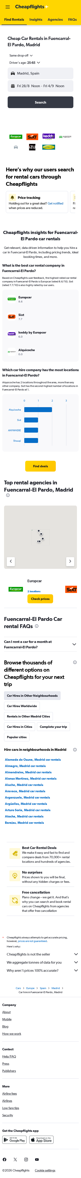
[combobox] (21, 55)
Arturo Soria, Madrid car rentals (27, 810)
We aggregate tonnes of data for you (34, 962)
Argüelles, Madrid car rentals (26, 804)
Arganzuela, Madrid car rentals (27, 797)
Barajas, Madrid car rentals (24, 822)
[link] (40, 466)
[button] (8, 7)
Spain (43, 988)
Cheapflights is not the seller (28, 954)
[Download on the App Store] (41, 1140)
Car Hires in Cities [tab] (19, 727)
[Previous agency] (11, 561)
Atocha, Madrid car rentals (24, 816)
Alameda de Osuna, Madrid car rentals (33, 759)
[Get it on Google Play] (14, 1140)
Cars (18, 988)
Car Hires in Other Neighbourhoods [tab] (32, 695)
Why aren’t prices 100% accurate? (32, 970)
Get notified (55, 203)
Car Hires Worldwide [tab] (22, 706)
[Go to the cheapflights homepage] (32, 7)
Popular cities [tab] (17, 737)
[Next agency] (70, 561)
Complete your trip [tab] (53, 727)
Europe (30, 988)
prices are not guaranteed (32, 941)
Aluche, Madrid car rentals (24, 785)
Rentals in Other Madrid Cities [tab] (28, 716)
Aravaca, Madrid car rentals (25, 791)
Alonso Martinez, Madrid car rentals (30, 778)
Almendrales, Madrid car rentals (28, 772)
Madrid (56, 988)
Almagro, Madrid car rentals (25, 766)
